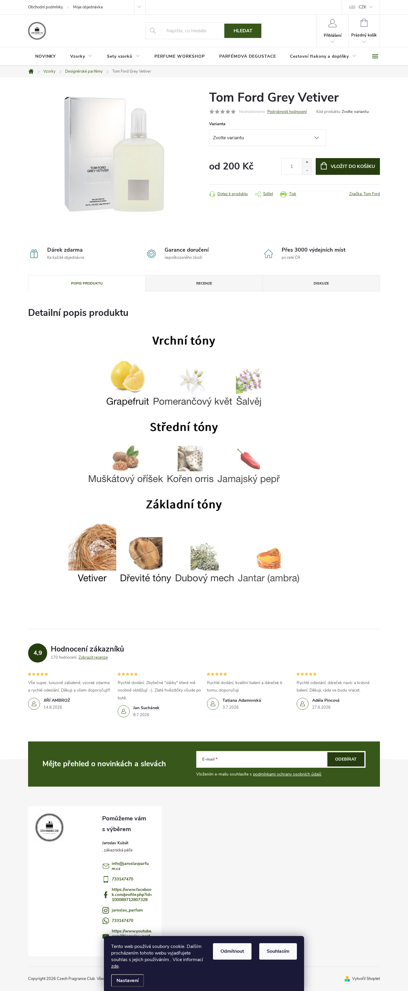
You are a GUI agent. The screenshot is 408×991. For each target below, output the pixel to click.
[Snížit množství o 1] (307, 170)
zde (115, 966)
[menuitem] (45, 56)
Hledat (243, 30)
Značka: (364, 194)
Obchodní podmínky (45, 7)
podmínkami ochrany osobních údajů (287, 774)
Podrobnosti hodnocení (287, 111)
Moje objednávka (88, 7)
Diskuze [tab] (321, 283)
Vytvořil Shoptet (366, 978)
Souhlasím (278, 951)
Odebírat (346, 759)
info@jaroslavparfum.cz (130, 866)
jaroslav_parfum (127, 910)
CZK (362, 7)
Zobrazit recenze (93, 657)
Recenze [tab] (204, 283)
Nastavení (127, 980)
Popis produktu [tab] (87, 283)
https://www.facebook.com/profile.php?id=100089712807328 (132, 895)
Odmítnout (232, 951)
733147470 (122, 879)
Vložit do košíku (353, 166)
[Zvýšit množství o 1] (307, 162)
